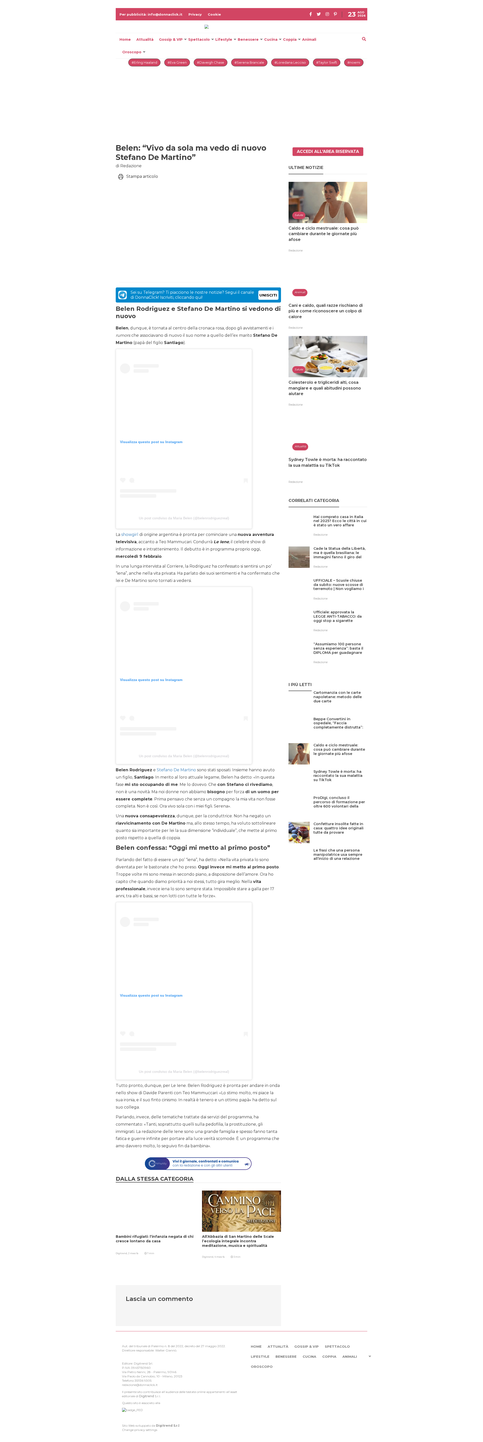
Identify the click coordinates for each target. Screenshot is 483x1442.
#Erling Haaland (144, 62)
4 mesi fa (219, 1256)
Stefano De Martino (176, 770)
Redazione (296, 250)
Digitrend (146, 1396)
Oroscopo (131, 52)
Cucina (270, 39)
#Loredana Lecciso (290, 62)
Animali (309, 39)
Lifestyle (223, 39)
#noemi (353, 62)
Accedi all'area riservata (328, 151)
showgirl (129, 534)
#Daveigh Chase (210, 62)
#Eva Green (177, 62)
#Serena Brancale (249, 62)
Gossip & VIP (171, 39)
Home (125, 39)
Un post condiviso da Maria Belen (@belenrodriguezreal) (184, 518)
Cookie (214, 14)
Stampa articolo (142, 176)
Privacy (195, 14)
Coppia (290, 39)
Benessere (248, 39)
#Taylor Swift (326, 62)
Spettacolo (199, 39)
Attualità (144, 39)
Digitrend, (122, 1253)
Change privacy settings (139, 1430)
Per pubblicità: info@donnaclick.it (150, 14)
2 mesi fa (133, 1253)
